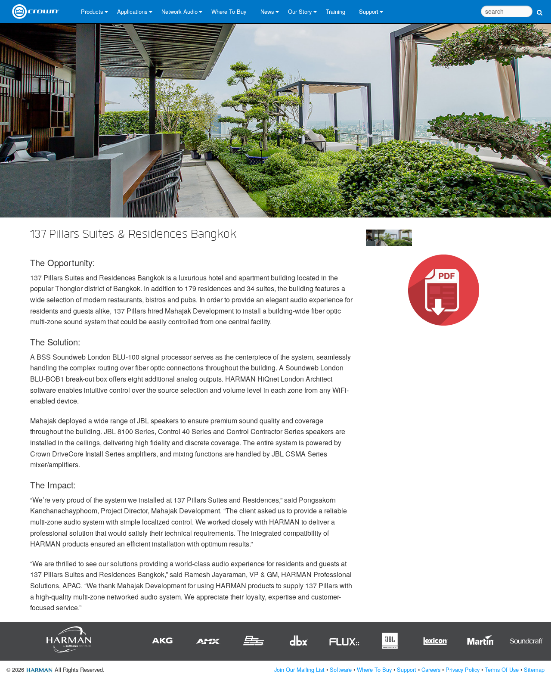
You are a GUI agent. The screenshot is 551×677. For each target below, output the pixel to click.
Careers (430, 669)
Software (341, 669)
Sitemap (534, 669)
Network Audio (179, 11)
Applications (132, 11)
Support (368, 11)
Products (92, 11)
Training (335, 11)
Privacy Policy (463, 669)
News (267, 11)
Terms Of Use (502, 669)
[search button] (539, 7)
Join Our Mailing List (299, 669)
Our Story (300, 11)
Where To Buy (229, 11)
